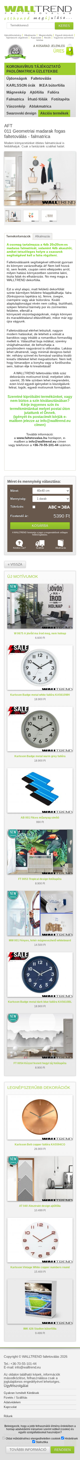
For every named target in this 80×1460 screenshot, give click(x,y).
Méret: (14, 490)
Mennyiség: (18, 498)
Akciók (47, 37)
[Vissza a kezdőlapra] (40, 18)
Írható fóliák (38, 99)
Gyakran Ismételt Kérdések (21, 1393)
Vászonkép (15, 106)
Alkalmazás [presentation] (42, 236)
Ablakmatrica (40, 106)
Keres (64, 25)
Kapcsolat (36, 37)
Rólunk (8, 1416)
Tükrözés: (17, 506)
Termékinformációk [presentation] (18, 236)
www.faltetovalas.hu (32, 438)
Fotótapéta (60, 99)
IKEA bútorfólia (52, 85)
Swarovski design (21, 113)
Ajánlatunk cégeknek (17, 37)
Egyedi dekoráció (64, 35)
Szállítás (40, 548)
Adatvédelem (12, 1402)
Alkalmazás (30, 35)
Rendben (62, 1450)
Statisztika (41, 1442)
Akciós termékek (54, 113)
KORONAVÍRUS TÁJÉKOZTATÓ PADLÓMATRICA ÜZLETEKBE (33, 69)
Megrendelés (45, 35)
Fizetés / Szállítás (15, 1397)
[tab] (18, 236)
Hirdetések (71, 1438)
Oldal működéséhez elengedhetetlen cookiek (32, 1438)
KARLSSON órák (20, 85)
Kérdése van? (19, 548)
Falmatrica (15, 99)
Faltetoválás (41, 78)
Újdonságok (16, 78)
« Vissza (15, 564)
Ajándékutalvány (12, 35)
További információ (28, 1450)
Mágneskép (16, 92)
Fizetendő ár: (19, 516)
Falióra (53, 92)
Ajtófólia (37, 92)
